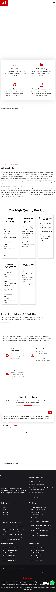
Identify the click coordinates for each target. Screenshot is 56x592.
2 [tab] (28, 432)
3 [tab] (30, 432)
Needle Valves (34, 544)
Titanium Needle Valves (36, 560)
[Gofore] (41, 497)
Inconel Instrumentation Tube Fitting (12, 537)
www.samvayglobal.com (37, 492)
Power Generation (14, 89)
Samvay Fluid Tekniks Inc (17, 568)
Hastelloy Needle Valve (36, 555)
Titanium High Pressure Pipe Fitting (39, 538)
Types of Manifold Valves (45, 218)
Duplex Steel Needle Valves (37, 547)
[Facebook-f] (31, 497)
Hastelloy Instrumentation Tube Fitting (12, 534)
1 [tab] (26, 432)
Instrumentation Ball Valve (37, 514)
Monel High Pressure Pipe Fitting (39, 530)
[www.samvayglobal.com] (29, 492)
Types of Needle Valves (28, 265)
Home (4, 507)
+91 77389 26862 (35, 481)
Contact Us (5, 514)
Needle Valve (33, 517)
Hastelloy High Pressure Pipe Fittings (40, 533)
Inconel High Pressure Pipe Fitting (39, 535)
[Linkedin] (38, 497)
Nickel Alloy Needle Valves (37, 550)
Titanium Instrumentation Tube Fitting (12, 539)
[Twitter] (34, 497)
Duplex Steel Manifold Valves (10, 547)
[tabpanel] (28, 419)
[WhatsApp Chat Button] (52, 582)
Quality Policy (6, 512)
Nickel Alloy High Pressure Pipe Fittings (40, 528)
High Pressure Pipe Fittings (37, 509)
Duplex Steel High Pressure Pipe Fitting (40, 525)
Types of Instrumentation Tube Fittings (10, 220)
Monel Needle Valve (35, 552)
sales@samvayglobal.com (37, 484)
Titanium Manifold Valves (9, 560)
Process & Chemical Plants (41, 89)
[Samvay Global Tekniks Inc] (28, 3)
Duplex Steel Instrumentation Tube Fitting (13, 527)
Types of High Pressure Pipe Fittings (28, 220)
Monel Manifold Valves (8, 552)
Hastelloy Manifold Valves (9, 555)
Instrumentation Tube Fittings (38, 507)
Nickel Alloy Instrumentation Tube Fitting (13, 529)
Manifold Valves (34, 512)
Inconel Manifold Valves (8, 557)
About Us (4, 509)
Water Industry (41, 69)
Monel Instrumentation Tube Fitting (11, 532)
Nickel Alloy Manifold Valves (9, 550)
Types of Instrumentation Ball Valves (10, 266)
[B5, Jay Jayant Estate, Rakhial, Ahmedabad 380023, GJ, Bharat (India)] (29, 487)
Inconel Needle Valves (36, 557)
